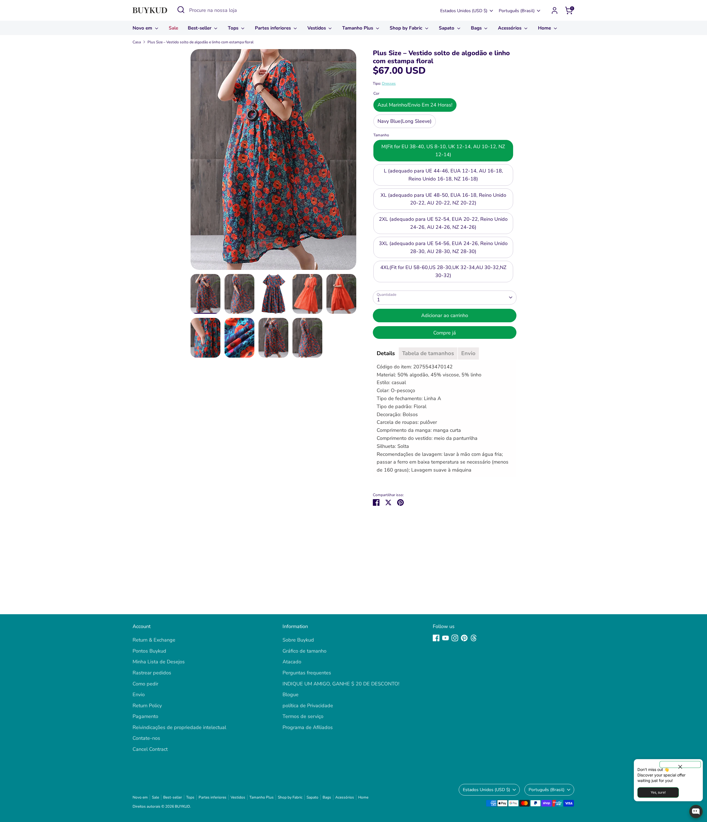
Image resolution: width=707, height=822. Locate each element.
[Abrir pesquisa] (180, 9)
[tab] (386, 353)
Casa (137, 42)
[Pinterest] (464, 638)
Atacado (292, 661)
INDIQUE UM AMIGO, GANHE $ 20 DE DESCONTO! (341, 683)
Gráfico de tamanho (304, 651)
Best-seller (200, 28)
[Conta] (554, 10)
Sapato (447, 28)
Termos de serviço (303, 716)
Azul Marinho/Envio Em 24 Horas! (415, 105)
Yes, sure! (658, 792)
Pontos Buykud (149, 651)
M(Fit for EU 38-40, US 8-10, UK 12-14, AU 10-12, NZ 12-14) (443, 150)
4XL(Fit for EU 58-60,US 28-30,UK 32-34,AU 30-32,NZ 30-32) (443, 271)
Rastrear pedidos (152, 672)
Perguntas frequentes (307, 672)
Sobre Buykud (298, 640)
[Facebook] (436, 638)
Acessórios (510, 28)
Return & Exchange (154, 640)
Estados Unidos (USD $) (463, 11)
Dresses (389, 83)
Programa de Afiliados (308, 727)
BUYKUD (182, 806)
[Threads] (473, 638)
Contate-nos (146, 738)
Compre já (444, 332)
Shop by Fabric (407, 28)
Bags (477, 28)
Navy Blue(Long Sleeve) (405, 121)
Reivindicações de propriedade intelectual (179, 727)
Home (545, 28)
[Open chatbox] (696, 811)
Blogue (291, 694)
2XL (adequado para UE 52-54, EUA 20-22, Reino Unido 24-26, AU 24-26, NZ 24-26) (443, 223)
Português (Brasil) (517, 11)
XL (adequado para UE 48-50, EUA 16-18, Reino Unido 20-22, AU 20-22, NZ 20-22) (443, 199)
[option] (273, 161)
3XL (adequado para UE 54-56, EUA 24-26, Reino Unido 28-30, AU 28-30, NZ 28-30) (443, 247)
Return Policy (147, 705)
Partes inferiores (273, 28)
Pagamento (145, 716)
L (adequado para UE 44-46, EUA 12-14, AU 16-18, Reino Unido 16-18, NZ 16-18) (443, 174)
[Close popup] (680, 764)
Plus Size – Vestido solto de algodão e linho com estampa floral (200, 42)
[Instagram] (455, 638)
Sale (173, 28)
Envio (139, 694)
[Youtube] (445, 638)
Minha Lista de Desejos (159, 661)
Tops (234, 28)
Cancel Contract (150, 749)
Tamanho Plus (358, 28)
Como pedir (145, 683)
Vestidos (317, 28)
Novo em (143, 28)
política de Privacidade (308, 705)
